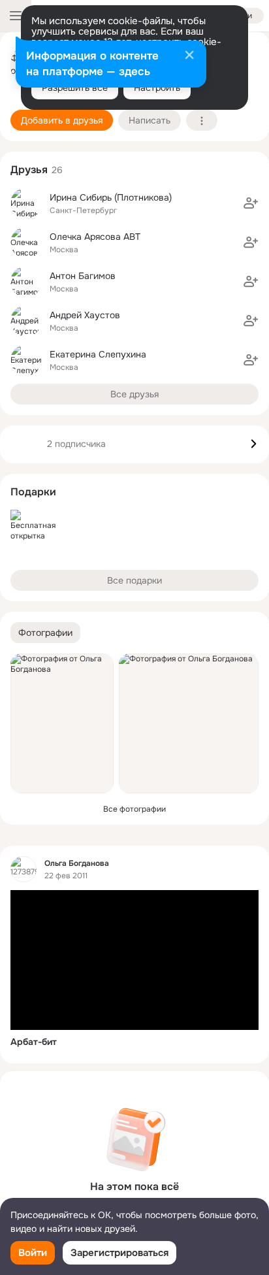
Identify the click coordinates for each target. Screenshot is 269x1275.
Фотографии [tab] (45, 632)
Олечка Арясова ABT (95, 236)
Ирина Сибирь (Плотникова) (111, 197)
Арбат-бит (33, 1042)
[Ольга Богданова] (23, 869)
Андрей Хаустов (85, 315)
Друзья (29, 169)
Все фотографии (134, 809)
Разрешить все (75, 87)
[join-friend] (251, 203)
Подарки (33, 492)
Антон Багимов (83, 276)
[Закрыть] (189, 56)
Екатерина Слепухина (98, 354)
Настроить (157, 87)
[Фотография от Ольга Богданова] (62, 723)
